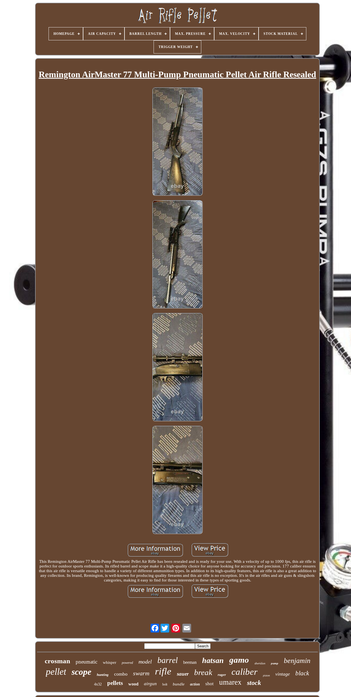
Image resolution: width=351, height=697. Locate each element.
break (203, 672)
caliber (244, 672)
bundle (179, 684)
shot (209, 683)
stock (254, 682)
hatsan (213, 660)
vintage (282, 674)
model (145, 662)
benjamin (297, 661)
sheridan (259, 663)
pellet (56, 672)
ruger (222, 675)
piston (266, 675)
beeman (190, 662)
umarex (230, 682)
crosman (57, 661)
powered (127, 663)
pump (274, 663)
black (302, 673)
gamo (239, 660)
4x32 (98, 684)
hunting (103, 675)
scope (81, 672)
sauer (183, 674)
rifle (163, 671)
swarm (141, 673)
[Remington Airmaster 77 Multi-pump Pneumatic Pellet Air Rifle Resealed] (177, 142)
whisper (109, 662)
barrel (167, 660)
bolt (164, 684)
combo (121, 674)
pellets (115, 683)
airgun (150, 683)
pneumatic (86, 662)
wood (133, 684)
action (195, 684)
